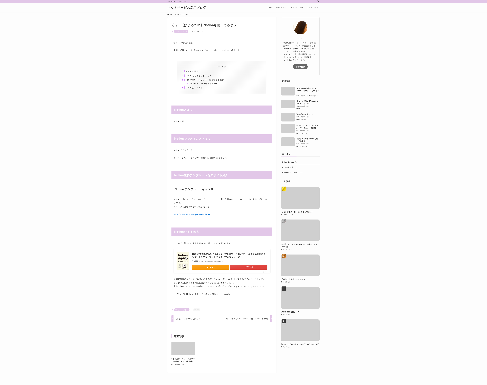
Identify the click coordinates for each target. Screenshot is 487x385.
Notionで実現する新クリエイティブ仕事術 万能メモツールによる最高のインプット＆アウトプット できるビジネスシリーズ (228, 255)
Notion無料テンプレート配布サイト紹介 (205, 79)
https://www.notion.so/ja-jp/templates (191, 214)
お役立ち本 (290, 167)
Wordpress (290, 162)
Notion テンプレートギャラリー (203, 83)
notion (196, 310)
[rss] (318, 1)
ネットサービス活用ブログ (186, 7)
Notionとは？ (192, 71)
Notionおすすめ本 (194, 87)
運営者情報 (300, 66)
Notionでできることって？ (198, 75)
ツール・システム (181, 31)
